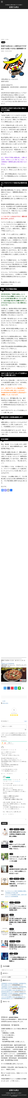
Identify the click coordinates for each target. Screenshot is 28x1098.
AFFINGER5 (14, 1095)
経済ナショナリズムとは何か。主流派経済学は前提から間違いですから (17, 846)
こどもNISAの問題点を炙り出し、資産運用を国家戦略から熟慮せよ (18, 959)
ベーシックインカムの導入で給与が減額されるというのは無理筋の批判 (17, 908)
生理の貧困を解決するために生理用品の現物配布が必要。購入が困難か (17, 834)
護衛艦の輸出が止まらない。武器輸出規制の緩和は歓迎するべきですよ (17, 946)
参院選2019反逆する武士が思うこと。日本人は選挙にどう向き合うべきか (18, 871)
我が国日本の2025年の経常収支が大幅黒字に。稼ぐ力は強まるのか (18, 934)
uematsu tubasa (7, 779)
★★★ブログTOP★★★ (7, 663)
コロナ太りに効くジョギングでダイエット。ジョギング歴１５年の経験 (17, 859)
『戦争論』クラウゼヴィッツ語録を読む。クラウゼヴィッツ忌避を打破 (17, 884)
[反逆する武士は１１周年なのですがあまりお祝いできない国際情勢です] (15, 688)
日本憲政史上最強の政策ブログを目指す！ (14, 1093)
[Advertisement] (14, 24)
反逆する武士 (14, 7)
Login (25, 721)
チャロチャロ (17, 781)
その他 (3, 701)
